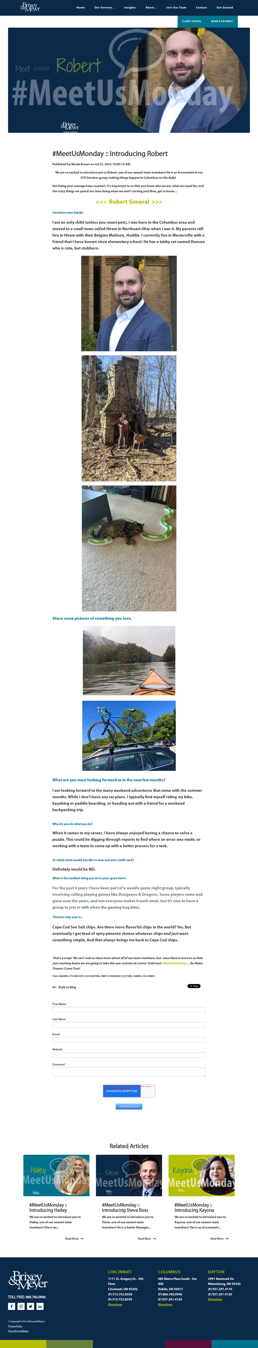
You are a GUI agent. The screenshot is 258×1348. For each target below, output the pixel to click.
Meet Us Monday (111, 976)
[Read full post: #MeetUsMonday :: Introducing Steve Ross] (129, 1175)
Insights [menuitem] (130, 7)
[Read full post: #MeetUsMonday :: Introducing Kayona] (202, 1175)
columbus (148, 976)
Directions (115, 1304)
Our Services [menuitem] (103, 7)
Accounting (92, 976)
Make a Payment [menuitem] (222, 21)
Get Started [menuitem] (225, 7)
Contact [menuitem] (201, 7)
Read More (71, 1238)
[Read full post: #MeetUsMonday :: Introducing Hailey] (56, 1175)
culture (127, 976)
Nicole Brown (81, 164)
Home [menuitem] (81, 7)
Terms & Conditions (18, 1331)
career (137, 976)
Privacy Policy (15, 1326)
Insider (63, 976)
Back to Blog (67, 987)
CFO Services (76, 976)
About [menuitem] (150, 7)
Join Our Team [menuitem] (176, 7)
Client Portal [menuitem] (192, 21)
